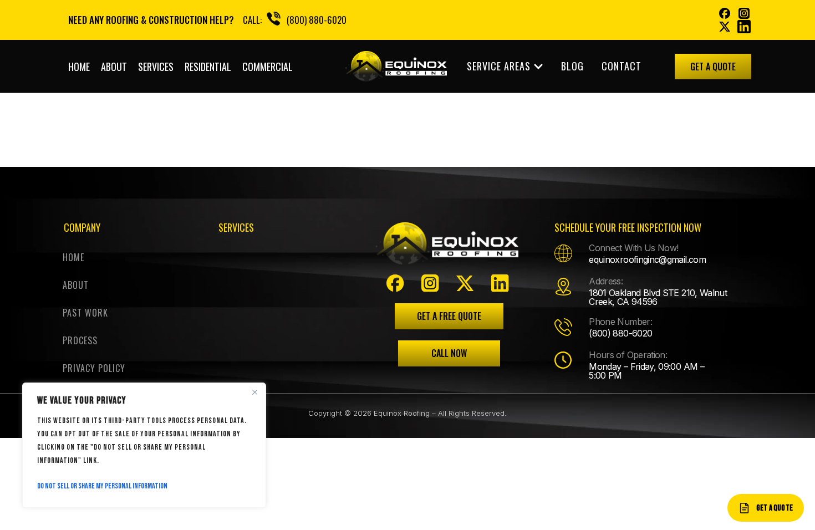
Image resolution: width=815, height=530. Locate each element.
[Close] (254, 392)
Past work (85, 312)
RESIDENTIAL (208, 66)
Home (79, 66)
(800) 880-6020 (317, 20)
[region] (144, 445)
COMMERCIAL (267, 66)
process (80, 340)
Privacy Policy (94, 368)
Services (156, 66)
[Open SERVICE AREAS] (538, 66)
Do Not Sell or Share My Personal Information (102, 486)
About (114, 66)
